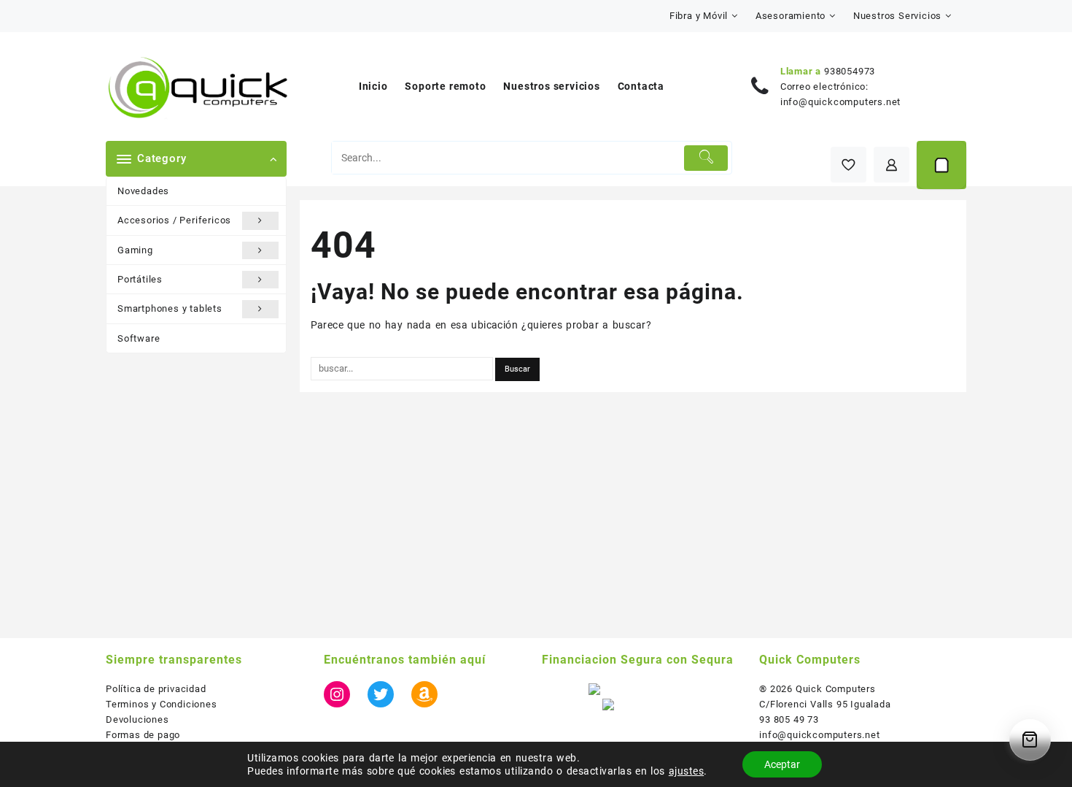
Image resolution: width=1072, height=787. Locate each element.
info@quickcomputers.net (840, 101)
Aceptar (782, 764)
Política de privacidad (156, 688)
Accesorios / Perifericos (174, 220)
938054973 (849, 71)
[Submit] (706, 158)
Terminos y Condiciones (161, 704)
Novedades (143, 190)
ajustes (686, 771)
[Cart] (941, 165)
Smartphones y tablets (169, 308)
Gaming (135, 250)
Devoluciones (137, 719)
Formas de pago (143, 734)
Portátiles (140, 279)
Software (138, 338)
